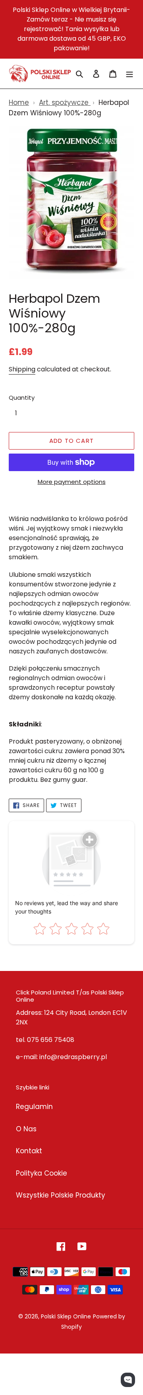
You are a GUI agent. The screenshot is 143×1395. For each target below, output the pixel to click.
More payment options (72, 481)
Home (19, 102)
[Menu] (129, 74)
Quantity (22, 397)
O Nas (26, 1129)
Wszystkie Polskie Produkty (60, 1195)
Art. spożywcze (65, 102)
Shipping (22, 369)
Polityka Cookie (41, 1173)
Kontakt (29, 1151)
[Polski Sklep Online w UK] (40, 74)
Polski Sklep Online (66, 1316)
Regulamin (34, 1106)
